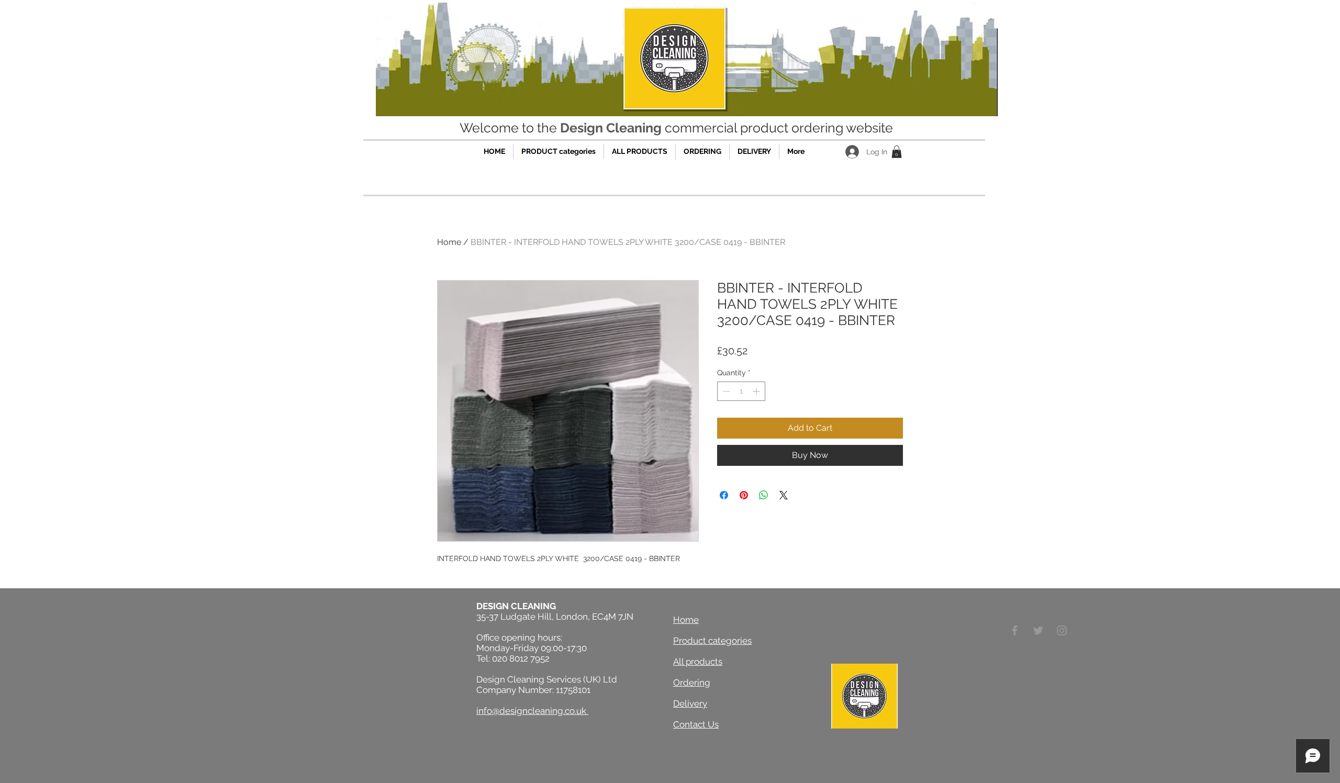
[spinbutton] (741, 391)
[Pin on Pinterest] (744, 495)
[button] (896, 152)
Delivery (690, 703)
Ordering (691, 682)
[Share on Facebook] (724, 495)
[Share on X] (783, 495)
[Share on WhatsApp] (763, 495)
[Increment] (757, 391)
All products (697, 661)
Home (449, 242)
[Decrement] (725, 391)
